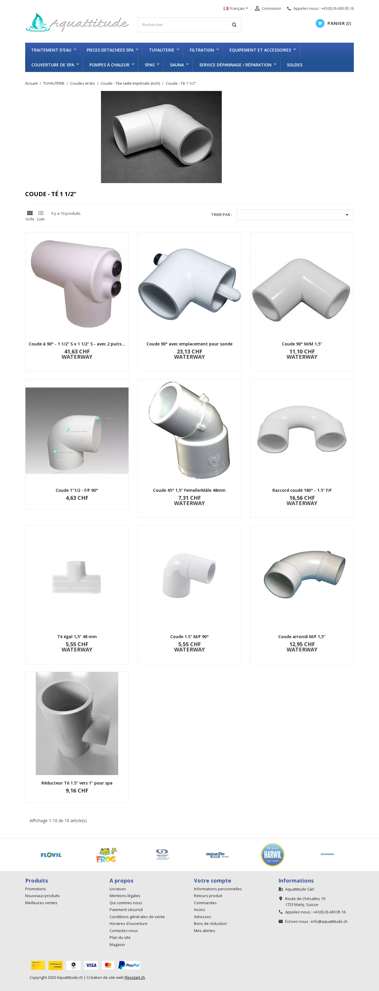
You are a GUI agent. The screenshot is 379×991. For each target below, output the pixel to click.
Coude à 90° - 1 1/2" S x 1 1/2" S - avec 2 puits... (77, 344)
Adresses (202, 916)
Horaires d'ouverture (128, 923)
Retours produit (208, 895)
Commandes (205, 902)
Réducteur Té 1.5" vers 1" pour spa (77, 783)
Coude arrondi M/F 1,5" (301, 636)
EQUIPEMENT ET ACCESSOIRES (260, 50)
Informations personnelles (218, 888)
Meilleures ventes (41, 902)
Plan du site (120, 937)
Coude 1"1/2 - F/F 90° (77, 490)
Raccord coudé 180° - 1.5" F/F (302, 490)
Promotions (35, 888)
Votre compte (212, 880)
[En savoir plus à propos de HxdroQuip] (334, 855)
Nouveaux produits (42, 895)
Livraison (118, 888)
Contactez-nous (124, 930)
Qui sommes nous (126, 902)
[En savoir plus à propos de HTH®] (279, 855)
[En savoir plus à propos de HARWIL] (168, 855)
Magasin (117, 944)
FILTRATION (202, 50)
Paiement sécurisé (126, 909)
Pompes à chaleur (109, 65)
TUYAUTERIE (161, 50)
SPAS (150, 65)
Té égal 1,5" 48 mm (77, 636)
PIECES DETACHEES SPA (110, 50)
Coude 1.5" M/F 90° (189, 636)
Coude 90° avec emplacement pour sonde (189, 344)
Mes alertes (204, 930)
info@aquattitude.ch (329, 921)
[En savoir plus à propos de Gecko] (113, 855)
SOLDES (294, 65)
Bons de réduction (210, 923)
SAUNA (177, 65)
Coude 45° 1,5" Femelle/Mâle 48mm (189, 490)
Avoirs (199, 909)
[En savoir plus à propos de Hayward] (223, 855)
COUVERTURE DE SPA (52, 65)
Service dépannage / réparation (235, 65)
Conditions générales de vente (137, 916)
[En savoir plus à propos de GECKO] (57, 855)
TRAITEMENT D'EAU (51, 50)
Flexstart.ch (135, 977)
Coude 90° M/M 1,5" (302, 344)
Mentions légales (125, 895)
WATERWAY (77, 356)
